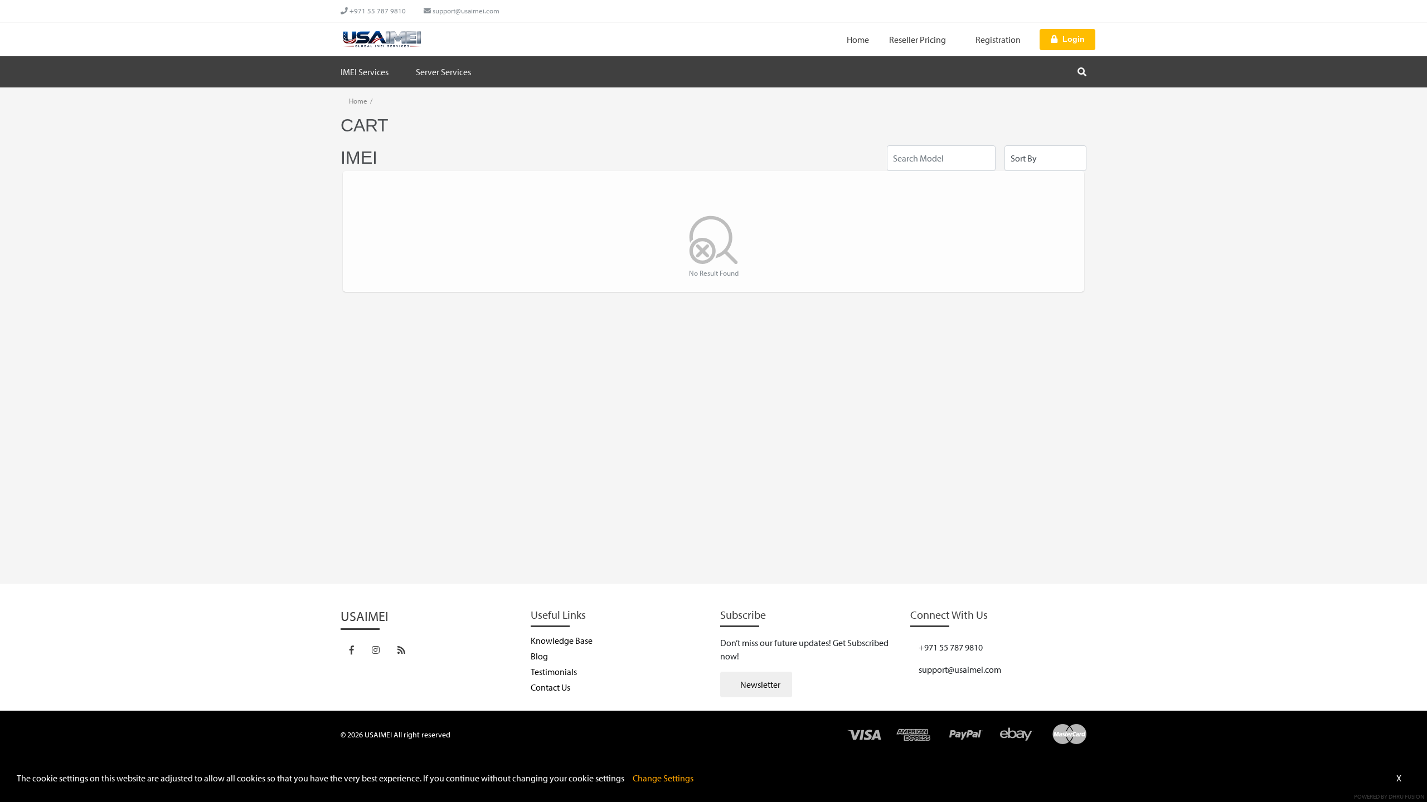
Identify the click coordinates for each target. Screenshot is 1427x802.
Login (1073, 39)
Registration (998, 39)
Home (858, 39)
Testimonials (554, 671)
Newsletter (759, 684)
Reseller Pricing (918, 39)
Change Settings (663, 778)
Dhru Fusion (1406, 796)
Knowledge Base (562, 640)
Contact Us (550, 687)
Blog (539, 656)
